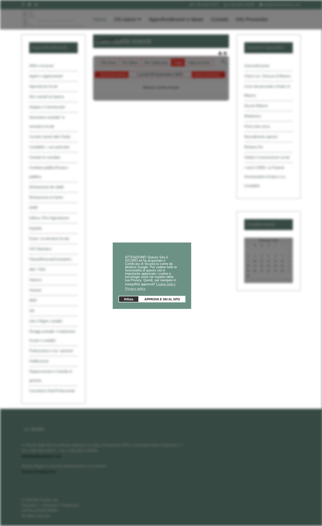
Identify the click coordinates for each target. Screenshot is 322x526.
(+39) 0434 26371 (206, 5)
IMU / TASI (37, 269)
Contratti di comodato (44, 157)
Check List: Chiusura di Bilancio (267, 76)
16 (248, 266)
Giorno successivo (207, 74)
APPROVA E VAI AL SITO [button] (162, 299)
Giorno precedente (113, 74)
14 (282, 261)
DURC (33, 208)
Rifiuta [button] (128, 299)
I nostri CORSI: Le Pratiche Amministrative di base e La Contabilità (264, 177)
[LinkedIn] (36, 5)
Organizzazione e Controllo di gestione (50, 376)
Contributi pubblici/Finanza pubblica (48, 172)
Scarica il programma (38, 471)
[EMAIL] (225, 53)
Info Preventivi (252, 19)
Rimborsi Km (253, 147)
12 (268, 261)
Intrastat (35, 290)
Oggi (178, 62)
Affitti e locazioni (41, 66)
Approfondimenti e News (176, 19)
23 (248, 271)
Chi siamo (125, 19)
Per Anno (108, 62)
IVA (31, 311)
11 (261, 261)
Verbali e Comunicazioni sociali (267, 157)
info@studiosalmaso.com (282, 5)
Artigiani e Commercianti (47, 107)
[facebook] (23, 5)
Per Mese (130, 62)
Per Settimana (156, 62)
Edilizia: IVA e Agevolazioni (49, 218)
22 (289, 266)
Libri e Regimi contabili (45, 321)
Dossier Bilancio (256, 106)
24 (255, 271)
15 (289, 261)
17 (255, 266)
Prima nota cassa (257, 126)
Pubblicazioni (39, 361)
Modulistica (252, 116)
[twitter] (29, 5)
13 (275, 261)
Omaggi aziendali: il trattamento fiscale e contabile (52, 336)
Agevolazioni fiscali (43, 86)
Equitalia (35, 228)
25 (261, 271)
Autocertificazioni (256, 66)
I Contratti (104, 39)
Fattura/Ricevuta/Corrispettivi (50, 259)
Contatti (219, 19)
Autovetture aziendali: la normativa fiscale (46, 121)
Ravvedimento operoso (261, 137)
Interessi (35, 280)
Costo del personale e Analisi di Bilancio (267, 91)
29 (289, 271)
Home (99, 19)
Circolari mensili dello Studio (49, 137)
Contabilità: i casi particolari (49, 147)
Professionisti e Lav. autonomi (51, 351)
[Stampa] (220, 53)
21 (282, 266)
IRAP (33, 300)
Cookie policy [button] (166, 284)
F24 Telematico (40, 249)
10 (255, 261)
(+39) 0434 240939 (240, 5)
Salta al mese (199, 62)
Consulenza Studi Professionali (52, 391)
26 (268, 271)
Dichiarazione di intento (46, 197)
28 (282, 271)
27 (275, 271)
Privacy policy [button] (135, 288)
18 (261, 266)
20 (275, 266)
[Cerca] (223, 61)
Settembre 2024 (268, 240)
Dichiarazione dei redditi (46, 187)
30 (248, 275)
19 (268, 266)
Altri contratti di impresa (46, 97)
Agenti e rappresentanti (46, 76)
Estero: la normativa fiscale (49, 238)
